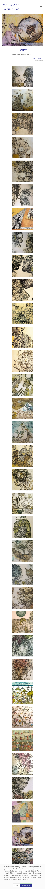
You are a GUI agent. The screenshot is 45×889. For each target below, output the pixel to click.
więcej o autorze (39, 60)
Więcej (16, 885)
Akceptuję (25, 885)
